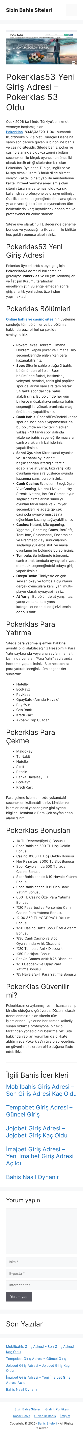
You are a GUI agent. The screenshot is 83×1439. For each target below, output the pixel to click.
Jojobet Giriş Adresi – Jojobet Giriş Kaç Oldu (36, 1132)
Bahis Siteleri (47, 1423)
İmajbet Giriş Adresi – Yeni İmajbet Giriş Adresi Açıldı (40, 1156)
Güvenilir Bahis (45, 1416)
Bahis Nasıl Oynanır (32, 1177)
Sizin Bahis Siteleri (29, 10)
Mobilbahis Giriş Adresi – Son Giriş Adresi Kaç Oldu (41, 1090)
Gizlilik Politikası (57, 1409)
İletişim (65, 1416)
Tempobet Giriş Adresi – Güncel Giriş (39, 1111)
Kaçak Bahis (21, 1416)
